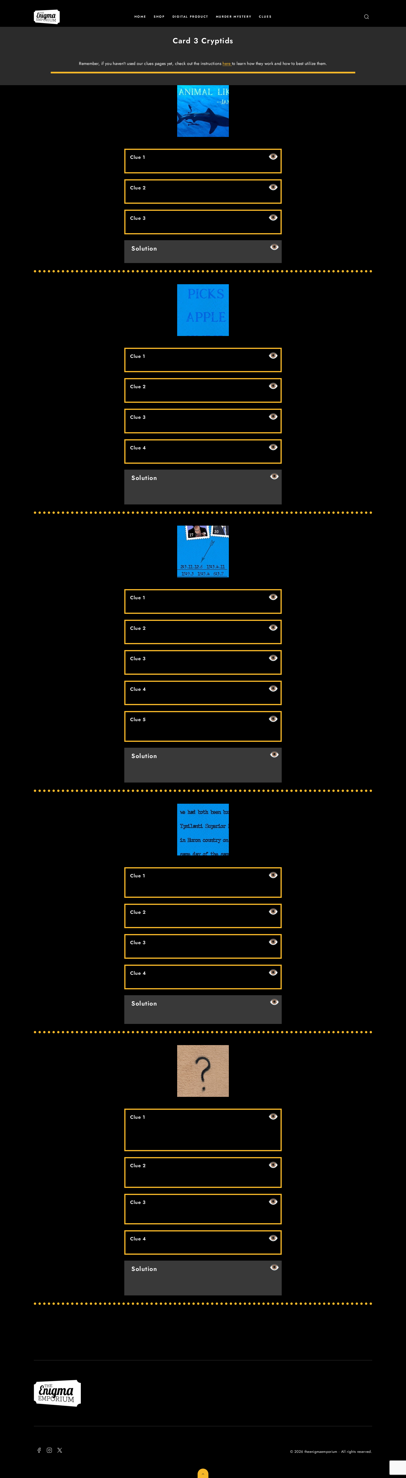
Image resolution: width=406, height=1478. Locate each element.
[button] (366, 16)
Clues (265, 16)
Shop (159, 16)
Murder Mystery (233, 16)
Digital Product (190, 16)
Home (140, 16)
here (227, 63)
